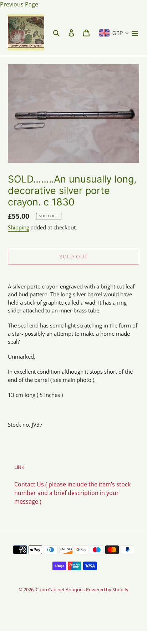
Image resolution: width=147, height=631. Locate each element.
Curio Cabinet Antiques (60, 589)
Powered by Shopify (107, 589)
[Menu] (134, 32)
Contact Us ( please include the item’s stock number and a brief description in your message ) (72, 492)
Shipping (18, 227)
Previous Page (19, 4)
